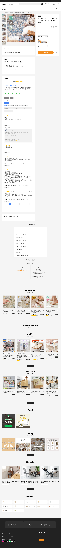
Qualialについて (4, 536)
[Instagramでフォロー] (3, 541)
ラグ (8, 12)
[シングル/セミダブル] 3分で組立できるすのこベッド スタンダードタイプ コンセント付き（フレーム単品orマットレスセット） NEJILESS (36, 355)
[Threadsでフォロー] (7, 541)
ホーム (2, 12)
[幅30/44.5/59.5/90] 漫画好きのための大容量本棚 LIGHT (8, 356)
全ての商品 (5, 12)
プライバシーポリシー (12, 536)
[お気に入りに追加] (56, 52)
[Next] (59, 307)
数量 (38, 46)
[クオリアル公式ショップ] (7, 4)
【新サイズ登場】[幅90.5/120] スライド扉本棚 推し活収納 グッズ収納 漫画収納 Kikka (22, 356)
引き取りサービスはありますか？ (21, 246)
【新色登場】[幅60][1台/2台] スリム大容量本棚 (8, 392)
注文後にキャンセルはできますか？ (21, 234)
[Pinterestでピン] (53, 27)
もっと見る (30, 365)
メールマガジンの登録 (56, 8)
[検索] (42, 4)
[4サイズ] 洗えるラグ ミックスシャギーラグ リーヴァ (8, 311)
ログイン (10, 533)
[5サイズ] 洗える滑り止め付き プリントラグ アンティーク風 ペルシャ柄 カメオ (17, 163)
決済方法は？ (18, 252)
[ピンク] (45, 41)
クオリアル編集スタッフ (5, 484)
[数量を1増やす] (47, 46)
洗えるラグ (11, 12)
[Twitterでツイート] (55, 27)
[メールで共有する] (56, 27)
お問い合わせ (4, 9)
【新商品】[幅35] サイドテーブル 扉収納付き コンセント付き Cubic (22, 392)
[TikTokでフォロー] (5, 541)
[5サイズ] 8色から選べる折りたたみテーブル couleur (51, 355)
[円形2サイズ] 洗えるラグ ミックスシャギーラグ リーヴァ (22, 311)
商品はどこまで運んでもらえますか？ (21, 240)
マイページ (47, 4)
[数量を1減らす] (42, 46)
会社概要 (10, 539)
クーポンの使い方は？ (19, 249)
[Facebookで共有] (51, 27)
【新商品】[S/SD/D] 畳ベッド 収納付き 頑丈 (36, 392)
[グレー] (42, 41)
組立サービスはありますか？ (20, 243)
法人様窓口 (3, 539)
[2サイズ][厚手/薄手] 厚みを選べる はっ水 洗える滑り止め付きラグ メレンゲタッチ (51, 311)
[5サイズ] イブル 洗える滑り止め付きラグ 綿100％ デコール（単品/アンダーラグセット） (36, 311)
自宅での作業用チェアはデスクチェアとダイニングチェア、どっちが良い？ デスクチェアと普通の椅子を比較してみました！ (30, 482)
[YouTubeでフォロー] (12, 541)
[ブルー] (39, 41)
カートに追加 (46, 52)
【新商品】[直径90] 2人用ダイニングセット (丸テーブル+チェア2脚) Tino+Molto (51, 392)
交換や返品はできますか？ (20, 237)
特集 (2, 533)
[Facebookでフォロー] (10, 541)
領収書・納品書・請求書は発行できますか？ (22, 255)
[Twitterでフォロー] (14, 541)
